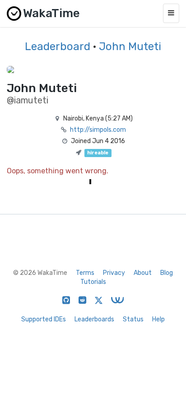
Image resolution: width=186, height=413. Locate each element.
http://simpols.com (98, 130)
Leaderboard (57, 46)
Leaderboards (94, 319)
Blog (166, 273)
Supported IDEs (43, 319)
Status (133, 319)
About (143, 273)
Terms (85, 273)
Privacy (114, 273)
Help (158, 319)
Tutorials (93, 282)
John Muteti (130, 46)
